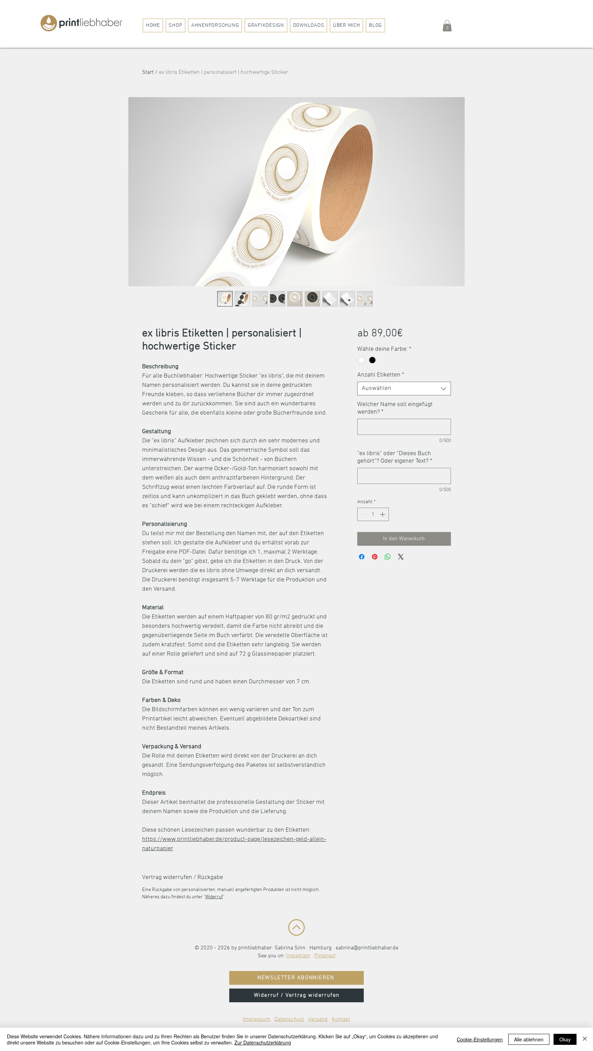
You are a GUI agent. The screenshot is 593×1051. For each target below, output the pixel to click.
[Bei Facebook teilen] (362, 557)
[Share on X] (401, 557)
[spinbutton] (373, 514)
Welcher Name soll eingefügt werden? (395, 408)
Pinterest (325, 955)
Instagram (298, 955)
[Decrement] (363, 514)
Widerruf (214, 897)
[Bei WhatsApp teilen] (388, 557)
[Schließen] (585, 1039)
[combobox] (404, 388)
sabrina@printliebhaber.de (367, 948)
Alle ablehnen (529, 1039)
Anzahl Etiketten (380, 375)
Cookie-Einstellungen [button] (480, 1039)
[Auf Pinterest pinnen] (375, 557)
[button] (447, 25)
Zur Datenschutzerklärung (262, 1042)
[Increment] (383, 514)
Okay (565, 1039)
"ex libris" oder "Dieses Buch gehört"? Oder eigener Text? (394, 457)
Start (148, 72)
